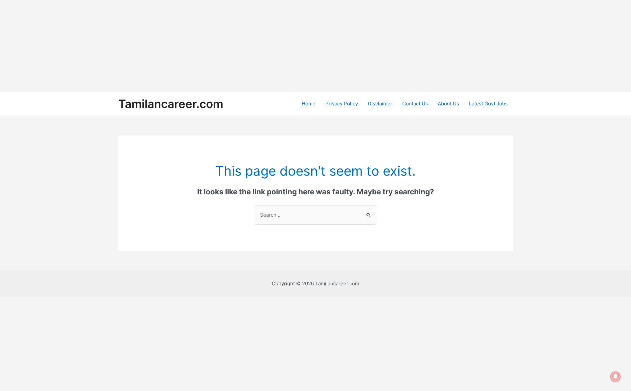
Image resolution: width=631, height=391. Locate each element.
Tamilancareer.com (170, 104)
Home (309, 103)
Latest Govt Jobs (488, 103)
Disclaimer (380, 103)
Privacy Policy (341, 103)
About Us (448, 103)
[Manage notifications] (615, 376)
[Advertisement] (197, 46)
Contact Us (415, 103)
